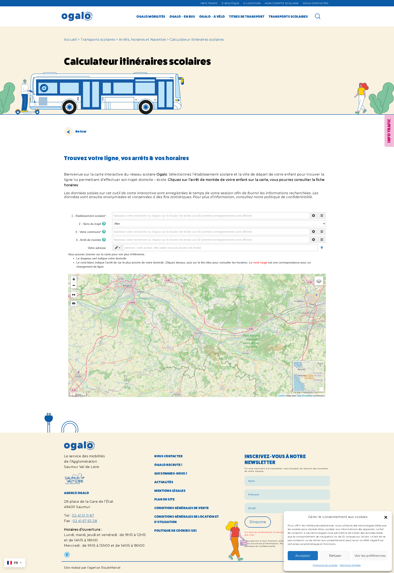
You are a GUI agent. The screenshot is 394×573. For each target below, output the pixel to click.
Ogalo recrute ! (168, 465)
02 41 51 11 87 (83, 516)
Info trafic (209, 3)
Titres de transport (247, 16)
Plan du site (164, 499)
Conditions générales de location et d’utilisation (186, 519)
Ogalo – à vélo (212, 16)
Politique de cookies (325, 565)
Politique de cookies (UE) (175, 531)
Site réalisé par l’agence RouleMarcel (92, 568)
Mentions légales (350, 565)
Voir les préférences (370, 556)
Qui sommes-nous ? (170, 473)
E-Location (252, 3)
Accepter (302, 556)
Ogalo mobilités (150, 16)
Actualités (163, 482)
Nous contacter (315, 3)
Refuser (335, 556)
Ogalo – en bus (182, 16)
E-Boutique (230, 3)
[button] (386, 517)
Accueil (70, 40)
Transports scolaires (288, 16)
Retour (81, 131)
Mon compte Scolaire (282, 3)
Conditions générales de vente (181, 508)
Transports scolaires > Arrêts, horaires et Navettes (123, 40)
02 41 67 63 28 (85, 521)
